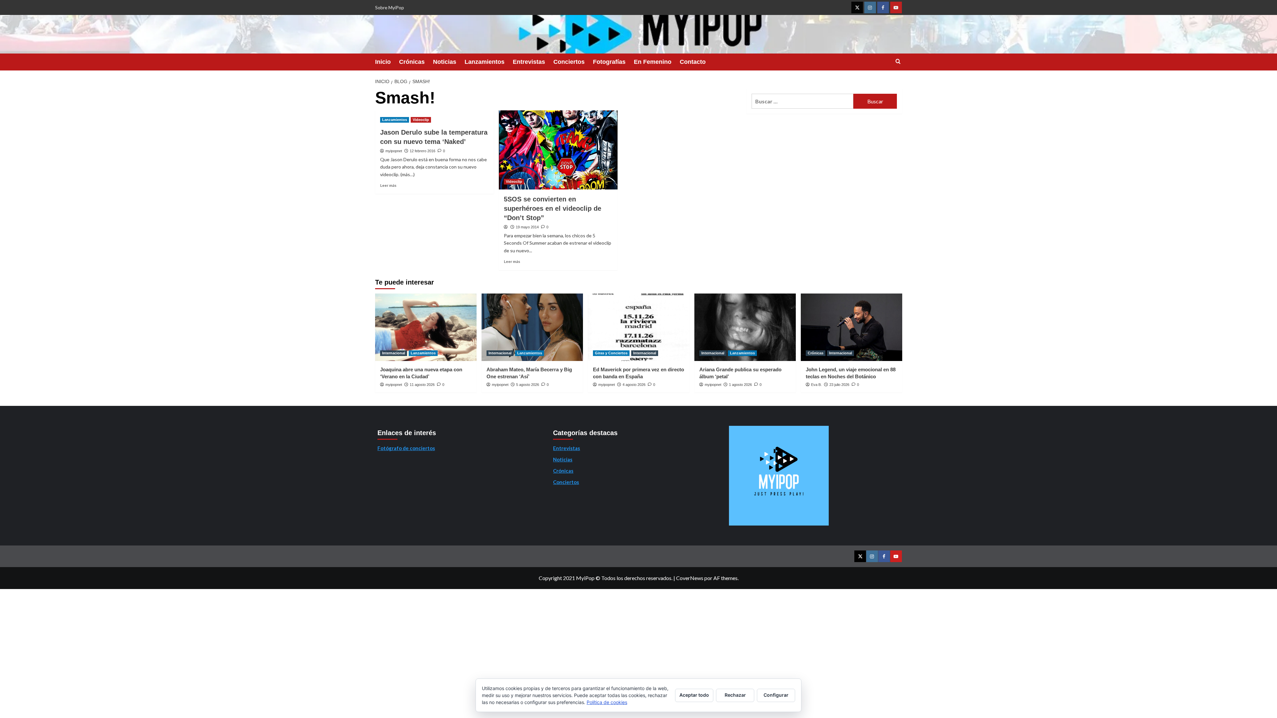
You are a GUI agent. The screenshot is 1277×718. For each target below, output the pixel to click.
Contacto (693, 62)
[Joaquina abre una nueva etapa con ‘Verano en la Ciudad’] (426, 327)
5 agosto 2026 (527, 385)
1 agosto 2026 (740, 385)
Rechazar (735, 695)
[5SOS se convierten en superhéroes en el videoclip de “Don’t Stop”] (558, 149)
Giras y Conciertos (611, 353)
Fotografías (609, 62)
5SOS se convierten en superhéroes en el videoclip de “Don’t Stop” (552, 208)
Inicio (383, 62)
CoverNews (689, 578)
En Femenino (652, 62)
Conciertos (569, 62)
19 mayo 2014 (527, 227)
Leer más (388, 185)
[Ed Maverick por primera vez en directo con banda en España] (638, 327)
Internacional (393, 353)
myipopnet (393, 151)
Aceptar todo (694, 695)
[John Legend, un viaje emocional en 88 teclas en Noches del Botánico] (851, 327)
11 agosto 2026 (422, 385)
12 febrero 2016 (422, 151)
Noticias (444, 62)
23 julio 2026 (839, 385)
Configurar (776, 695)
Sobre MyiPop (389, 7)
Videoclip (421, 120)
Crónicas (412, 62)
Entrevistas (529, 62)
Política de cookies (607, 702)
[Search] (898, 61)
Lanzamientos (484, 62)
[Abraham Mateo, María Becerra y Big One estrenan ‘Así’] (532, 327)
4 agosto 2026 (634, 385)
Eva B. (816, 385)
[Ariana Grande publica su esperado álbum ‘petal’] (745, 327)
